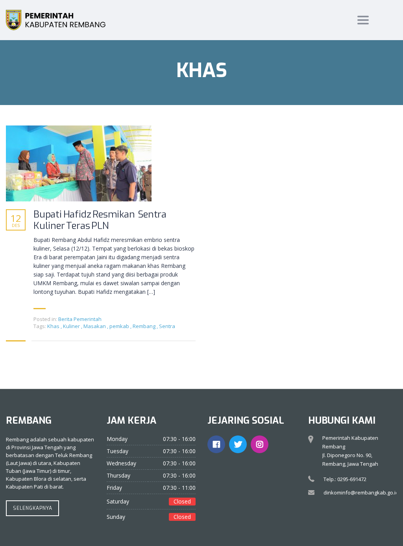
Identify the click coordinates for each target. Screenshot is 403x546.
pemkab (119, 326)
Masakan (95, 326)
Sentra (167, 326)
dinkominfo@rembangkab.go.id (361, 492)
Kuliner (72, 326)
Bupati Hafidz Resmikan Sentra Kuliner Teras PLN (99, 220)
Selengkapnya (32, 508)
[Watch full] (79, 163)
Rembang (145, 326)
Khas (54, 326)
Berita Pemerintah (80, 319)
